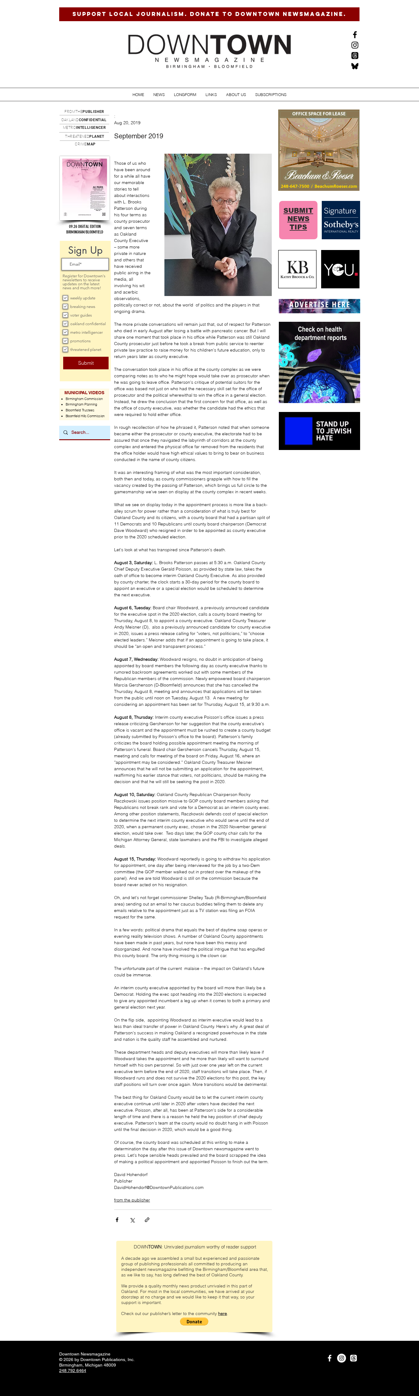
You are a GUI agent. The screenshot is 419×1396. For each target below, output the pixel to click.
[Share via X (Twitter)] (132, 1220)
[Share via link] (147, 1220)
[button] (159, 94)
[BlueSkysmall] (354, 66)
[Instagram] (354, 45)
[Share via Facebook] (117, 1220)
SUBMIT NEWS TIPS (298, 219)
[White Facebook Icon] (329, 1358)
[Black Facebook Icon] (354, 34)
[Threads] (354, 55)
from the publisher (132, 1200)
